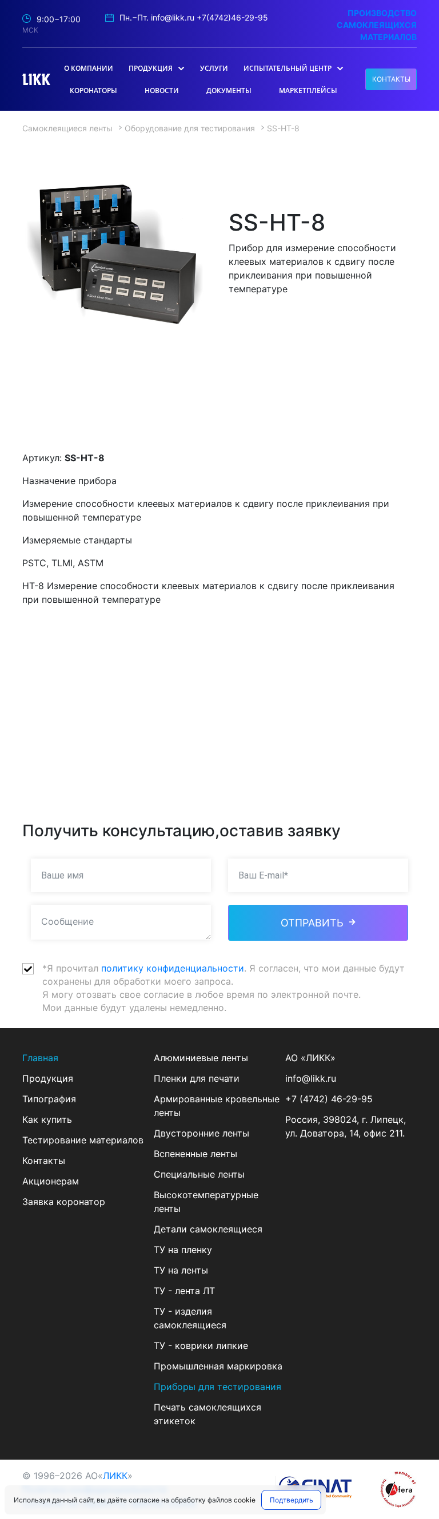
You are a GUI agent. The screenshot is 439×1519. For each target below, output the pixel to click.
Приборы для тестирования (217, 1386)
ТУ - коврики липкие (201, 1345)
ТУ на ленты (181, 1270)
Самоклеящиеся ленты (67, 128)
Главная (40, 1057)
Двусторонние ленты (201, 1133)
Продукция (47, 1078)
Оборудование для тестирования (190, 128)
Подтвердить (291, 1500)
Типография (49, 1099)
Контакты (43, 1160)
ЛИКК (115, 1475)
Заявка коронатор (63, 1201)
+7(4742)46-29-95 (232, 17)
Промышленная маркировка (218, 1366)
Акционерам (50, 1181)
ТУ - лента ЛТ (184, 1290)
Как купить (47, 1119)
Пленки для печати (197, 1078)
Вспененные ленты (195, 1153)
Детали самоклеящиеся (208, 1229)
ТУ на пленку (183, 1249)
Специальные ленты (199, 1174)
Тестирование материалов (82, 1140)
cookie (245, 1500)
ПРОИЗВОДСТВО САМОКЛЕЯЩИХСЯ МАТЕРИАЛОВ (377, 25)
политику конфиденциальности (172, 968)
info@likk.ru (172, 17)
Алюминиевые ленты (201, 1057)
